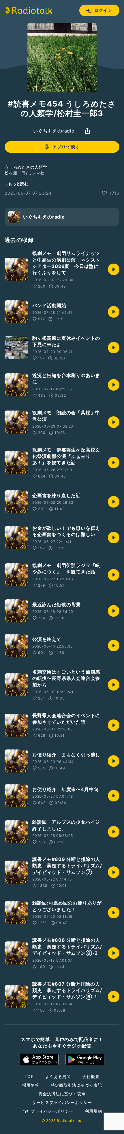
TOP (29, 1076)
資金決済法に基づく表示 (62, 1093)
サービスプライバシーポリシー (62, 1102)
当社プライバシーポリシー (48, 1111)
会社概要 (90, 1076)
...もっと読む (16, 183)
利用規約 (93, 1111)
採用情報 (30, 1085)
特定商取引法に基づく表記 (76, 1085)
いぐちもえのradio (54, 131)
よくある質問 (58, 1076)
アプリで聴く (66, 147)
